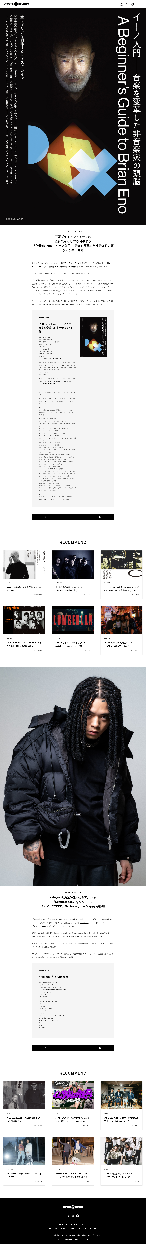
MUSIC (9, 583)
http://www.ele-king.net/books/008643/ (52, 359)
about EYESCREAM (47, 1235)
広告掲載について (58, 1235)
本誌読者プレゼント (86, 1235)
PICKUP (74, 1224)
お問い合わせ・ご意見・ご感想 (72, 1235)
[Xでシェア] (45, 517)
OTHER (9, 638)
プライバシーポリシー (98, 1235)
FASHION (10, 1169)
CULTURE (58, 583)
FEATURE (63, 1224)
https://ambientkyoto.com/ (47, 383)
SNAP (84, 1224)
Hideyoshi (84, 923)
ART (72, 1228)
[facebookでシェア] (73, 517)
